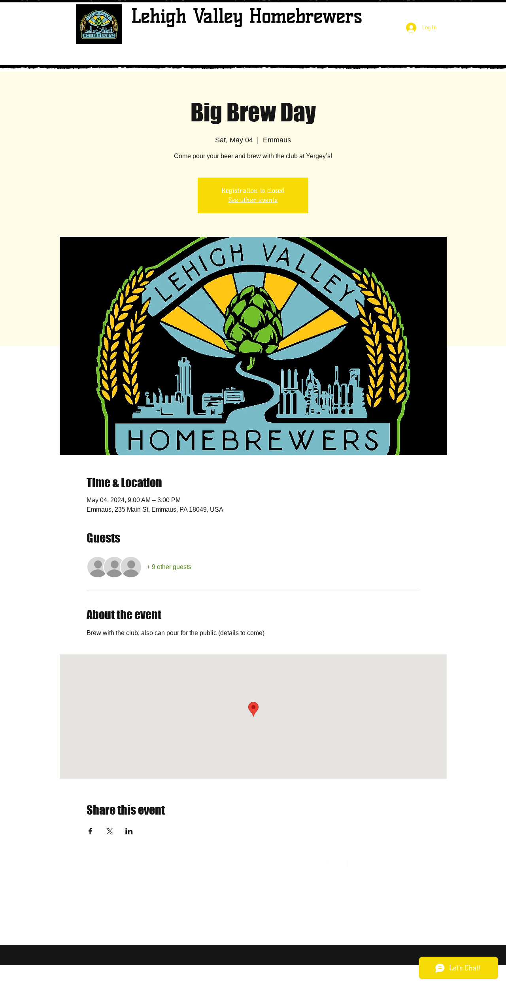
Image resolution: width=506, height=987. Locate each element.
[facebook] (343, 864)
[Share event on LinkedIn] (129, 831)
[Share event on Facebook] (90, 831)
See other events (253, 200)
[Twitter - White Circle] (330, 864)
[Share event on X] (109, 831)
